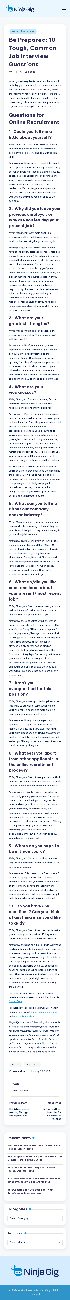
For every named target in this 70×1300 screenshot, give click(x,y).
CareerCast (15, 1001)
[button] (21, 1090)
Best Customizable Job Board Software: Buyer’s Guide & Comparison (30, 1191)
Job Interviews (32, 1064)
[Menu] (64, 9)
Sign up (45, 1043)
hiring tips (15, 1064)
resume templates (23, 1016)
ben (16, 1084)
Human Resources (22, 31)
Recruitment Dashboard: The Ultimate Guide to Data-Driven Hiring (33, 1147)
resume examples (47, 1011)
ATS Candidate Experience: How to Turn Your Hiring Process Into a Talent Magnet (33, 1180)
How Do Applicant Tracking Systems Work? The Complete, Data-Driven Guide (34, 1158)
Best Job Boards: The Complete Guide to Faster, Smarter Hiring (31, 1169)
